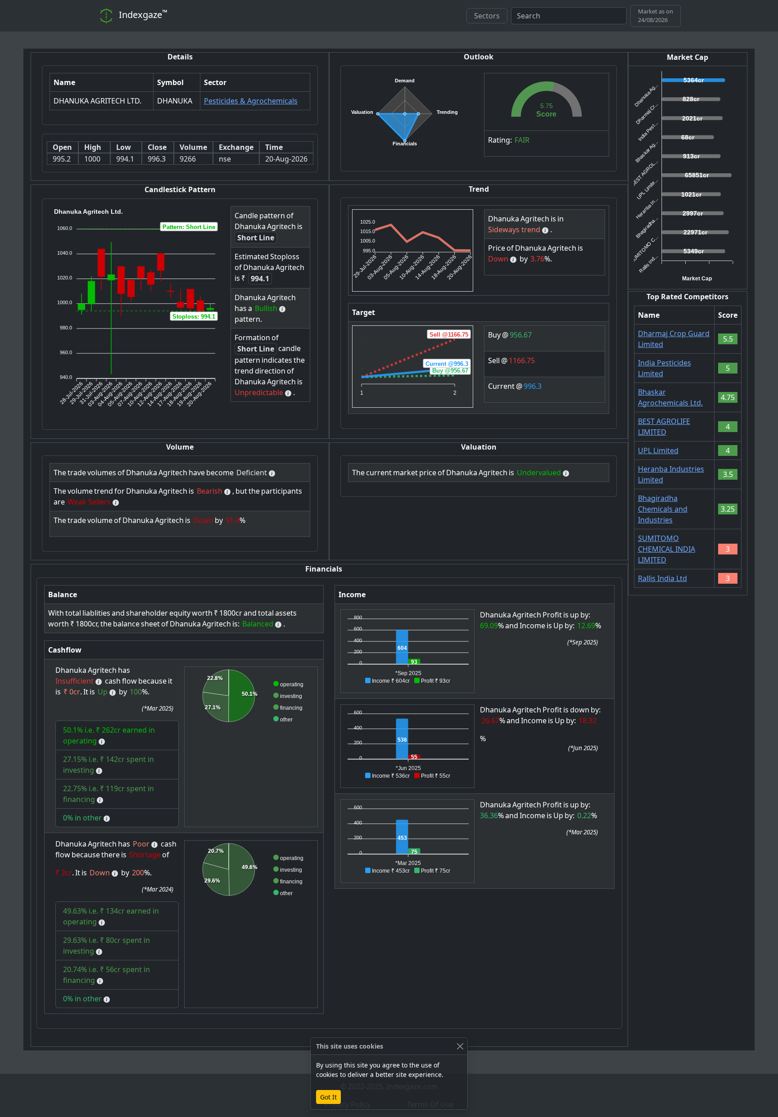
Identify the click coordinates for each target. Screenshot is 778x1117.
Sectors (487, 16)
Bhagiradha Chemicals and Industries (663, 509)
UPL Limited (658, 450)
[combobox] (569, 15)
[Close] (460, 1046)
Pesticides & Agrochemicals (251, 101)
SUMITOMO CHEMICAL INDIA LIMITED (666, 549)
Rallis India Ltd (662, 578)
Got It (328, 1097)
